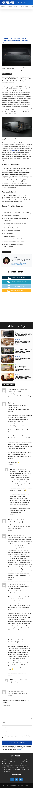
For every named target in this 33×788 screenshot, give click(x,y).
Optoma (14, 252)
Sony (13, 150)
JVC (19, 150)
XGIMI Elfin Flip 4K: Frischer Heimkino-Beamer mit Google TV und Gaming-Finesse (23, 377)
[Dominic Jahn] (6, 260)
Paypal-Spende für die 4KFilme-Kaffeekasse (18, 263)
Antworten (10, 398)
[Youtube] (24, 3)
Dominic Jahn (7, 70)
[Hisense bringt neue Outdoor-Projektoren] (7, 359)
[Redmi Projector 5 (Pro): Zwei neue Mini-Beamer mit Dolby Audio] (7, 342)
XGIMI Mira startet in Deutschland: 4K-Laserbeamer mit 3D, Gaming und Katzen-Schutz (23, 368)
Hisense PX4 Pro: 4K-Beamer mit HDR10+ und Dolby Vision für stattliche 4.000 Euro (23, 351)
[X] (22, 3)
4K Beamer (4, 73)
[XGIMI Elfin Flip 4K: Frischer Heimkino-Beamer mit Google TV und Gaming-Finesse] (7, 377)
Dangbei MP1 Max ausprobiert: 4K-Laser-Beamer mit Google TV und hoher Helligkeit (23, 334)
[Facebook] (19, 3)
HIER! (19, 749)
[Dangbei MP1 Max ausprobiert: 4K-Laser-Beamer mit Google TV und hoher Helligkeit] (7, 333)
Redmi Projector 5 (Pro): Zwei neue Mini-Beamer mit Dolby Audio (22, 343)
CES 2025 (9, 73)
